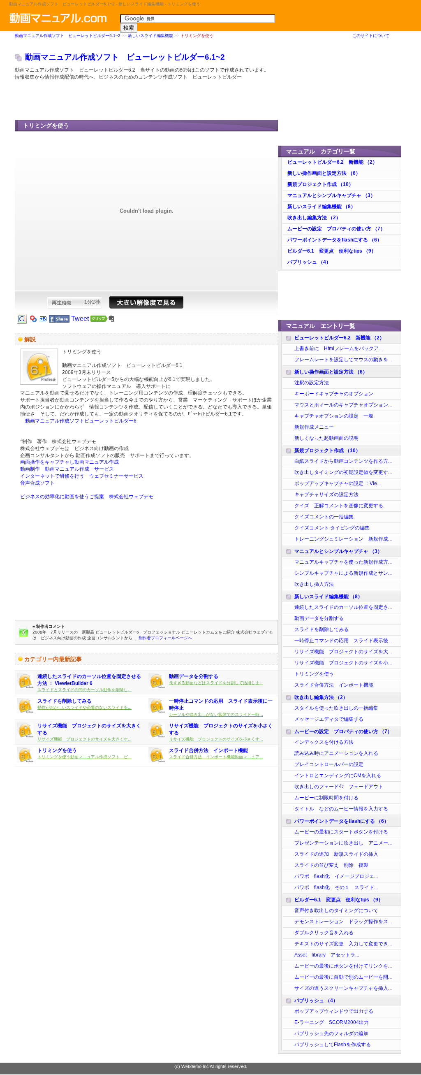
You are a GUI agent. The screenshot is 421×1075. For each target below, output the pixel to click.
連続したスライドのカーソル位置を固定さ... (343, 607)
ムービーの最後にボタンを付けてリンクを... (343, 966)
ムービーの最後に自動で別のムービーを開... (343, 977)
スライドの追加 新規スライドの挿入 (336, 854)
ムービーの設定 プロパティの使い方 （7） (336, 229)
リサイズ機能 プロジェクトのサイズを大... (343, 652)
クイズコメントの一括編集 (324, 517)
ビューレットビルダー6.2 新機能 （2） (332, 162)
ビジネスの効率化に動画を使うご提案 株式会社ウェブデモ (86, 496)
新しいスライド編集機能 (150, 35)
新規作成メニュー (314, 427)
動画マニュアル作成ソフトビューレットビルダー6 (78, 421)
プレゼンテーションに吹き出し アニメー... (343, 843)
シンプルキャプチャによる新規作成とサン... (343, 573)
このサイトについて (370, 35)
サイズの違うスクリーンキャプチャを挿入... (343, 988)
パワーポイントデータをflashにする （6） (334, 240)
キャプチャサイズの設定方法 (326, 494)
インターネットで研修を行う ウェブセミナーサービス (81, 476)
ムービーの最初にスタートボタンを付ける (341, 832)
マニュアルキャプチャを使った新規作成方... (343, 562)
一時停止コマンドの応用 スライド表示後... (343, 640)
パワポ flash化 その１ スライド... (336, 887)
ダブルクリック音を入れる (324, 933)
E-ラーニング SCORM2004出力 (331, 1022)
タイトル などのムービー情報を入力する (341, 809)
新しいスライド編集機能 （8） (321, 206)
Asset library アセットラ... (326, 955)
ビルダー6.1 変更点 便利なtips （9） (331, 251)
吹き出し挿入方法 (314, 584)
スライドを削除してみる (64, 701)
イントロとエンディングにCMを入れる (337, 775)
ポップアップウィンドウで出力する (333, 1011)
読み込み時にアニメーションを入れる (336, 753)
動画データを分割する (193, 676)
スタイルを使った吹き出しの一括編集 (336, 708)
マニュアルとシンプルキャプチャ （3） (331, 195)
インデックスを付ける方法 (324, 742)
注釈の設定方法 (311, 382)
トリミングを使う (57, 750)
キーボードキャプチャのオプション (333, 394)
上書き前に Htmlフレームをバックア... (338, 348)
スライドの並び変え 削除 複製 (331, 865)
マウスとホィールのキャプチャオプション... (343, 405)
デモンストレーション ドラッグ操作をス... (343, 921)
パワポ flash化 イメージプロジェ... (336, 876)
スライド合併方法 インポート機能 (208, 750)
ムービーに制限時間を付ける (326, 798)
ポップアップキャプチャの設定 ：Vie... (337, 483)
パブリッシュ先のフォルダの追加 (331, 1033)
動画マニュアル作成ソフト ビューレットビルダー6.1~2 (67, 35)
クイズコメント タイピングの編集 (334, 528)
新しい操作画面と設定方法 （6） (324, 173)
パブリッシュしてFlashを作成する (332, 1044)
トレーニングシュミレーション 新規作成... (343, 539)
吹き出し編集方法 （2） (314, 218)
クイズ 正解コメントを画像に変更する (338, 505)
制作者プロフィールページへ (165, 638)
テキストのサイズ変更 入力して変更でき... (343, 944)
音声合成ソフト (37, 483)
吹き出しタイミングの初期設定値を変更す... (343, 472)
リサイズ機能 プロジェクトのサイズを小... (343, 663)
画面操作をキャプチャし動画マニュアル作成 (69, 462)
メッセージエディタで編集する (328, 719)
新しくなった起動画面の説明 (326, 438)
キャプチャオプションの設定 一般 (333, 416)
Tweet (80, 318)
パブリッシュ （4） (309, 262)
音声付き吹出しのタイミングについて (336, 910)
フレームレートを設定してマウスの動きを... (343, 359)
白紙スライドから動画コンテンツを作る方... (343, 461)
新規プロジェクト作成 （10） (320, 184)
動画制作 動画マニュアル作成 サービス (67, 469)
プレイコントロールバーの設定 (328, 764)
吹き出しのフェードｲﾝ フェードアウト (338, 786)
